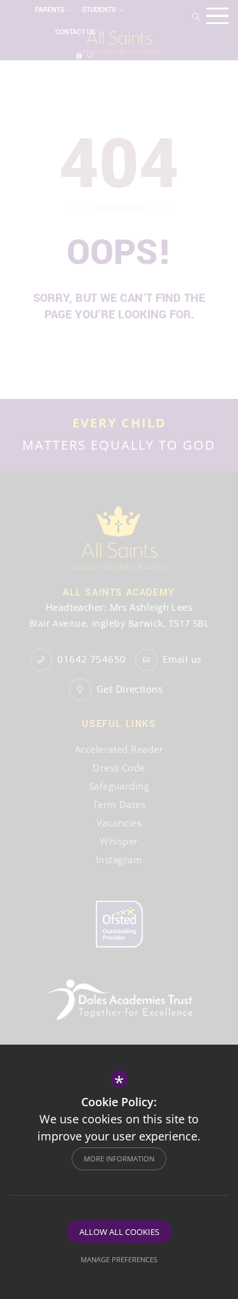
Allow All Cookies (119, 1231)
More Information (119, 1158)
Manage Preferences (119, 1259)
